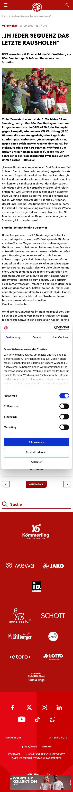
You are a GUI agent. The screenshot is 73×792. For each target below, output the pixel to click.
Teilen (38, 469)
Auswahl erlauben (36, 451)
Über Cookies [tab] (60, 337)
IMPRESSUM (13, 737)
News (4, 16)
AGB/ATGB (30, 746)
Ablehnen (36, 461)
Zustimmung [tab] (13, 337)
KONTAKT (14, 754)
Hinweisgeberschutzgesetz (45, 754)
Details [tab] (36, 337)
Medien (47, 746)
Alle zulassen (36, 442)
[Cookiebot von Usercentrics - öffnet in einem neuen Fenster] (54, 328)
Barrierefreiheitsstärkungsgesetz (36, 758)
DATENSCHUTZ (58, 737)
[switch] (64, 406)
